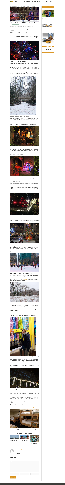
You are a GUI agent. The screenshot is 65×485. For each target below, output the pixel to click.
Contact (50, 1)
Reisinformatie (14, 6)
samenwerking (51, 26)
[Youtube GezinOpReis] (50, 49)
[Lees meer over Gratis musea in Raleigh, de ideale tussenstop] (34, 438)
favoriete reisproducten (50, 28)
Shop (47, 1)
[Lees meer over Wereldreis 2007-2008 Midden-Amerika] (14, 437)
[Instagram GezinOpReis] (47, 49)
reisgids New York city (28, 361)
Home (24, 1)
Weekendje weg (34, 1)
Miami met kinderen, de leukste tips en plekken (24, 441)
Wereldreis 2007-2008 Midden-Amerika (13, 441)
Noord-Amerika (18, 6)
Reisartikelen (39, 1)
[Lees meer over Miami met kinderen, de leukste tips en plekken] (24, 437)
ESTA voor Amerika (30, 391)
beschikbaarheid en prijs (31, 407)
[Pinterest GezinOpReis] (48, 49)
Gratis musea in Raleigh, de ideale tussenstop (34, 443)
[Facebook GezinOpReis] (46, 49)
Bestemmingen (28, 1)
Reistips (43, 1)
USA (21, 6)
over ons (47, 25)
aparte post (25, 279)
